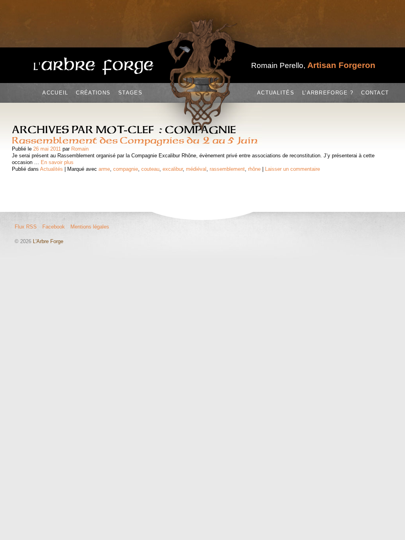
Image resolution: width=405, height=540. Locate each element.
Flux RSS (26, 227)
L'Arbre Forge (48, 241)
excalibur (173, 169)
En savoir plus (57, 162)
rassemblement (227, 169)
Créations (93, 93)
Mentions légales (89, 227)
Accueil (55, 93)
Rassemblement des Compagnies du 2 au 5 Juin (134, 140)
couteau (150, 169)
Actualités (275, 93)
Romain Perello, (313, 65)
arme (104, 169)
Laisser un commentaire (292, 169)
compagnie (125, 169)
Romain (80, 149)
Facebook (53, 227)
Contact (375, 93)
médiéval (196, 169)
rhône (254, 169)
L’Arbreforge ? (327, 93)
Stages (130, 93)
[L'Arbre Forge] (94, 66)
